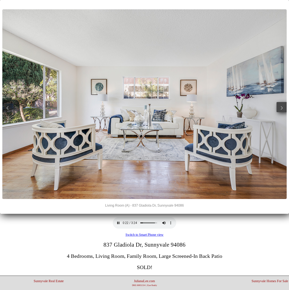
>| (153, 4)
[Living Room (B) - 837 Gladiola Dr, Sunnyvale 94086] (144, 198)
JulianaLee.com (144, 282)
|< (136, 4)
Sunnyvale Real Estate (49, 281)
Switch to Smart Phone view (144, 234)
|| (144, 4)
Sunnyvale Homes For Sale (270, 281)
